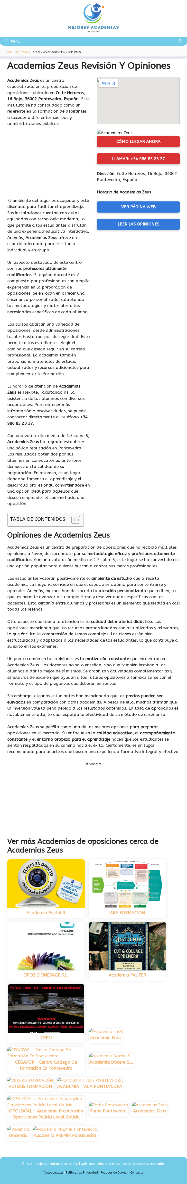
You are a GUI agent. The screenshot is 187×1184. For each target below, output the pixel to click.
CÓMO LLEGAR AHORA (138, 141)
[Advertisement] (48, 163)
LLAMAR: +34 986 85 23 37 (138, 158)
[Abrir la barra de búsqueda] (180, 41)
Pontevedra (22, 52)
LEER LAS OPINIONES (138, 224)
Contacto (136, 1172)
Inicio (8, 52)
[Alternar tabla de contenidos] (73, 520)
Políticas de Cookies (114, 1172)
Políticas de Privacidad (82, 1172)
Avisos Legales (53, 1172)
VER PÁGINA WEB (138, 206)
